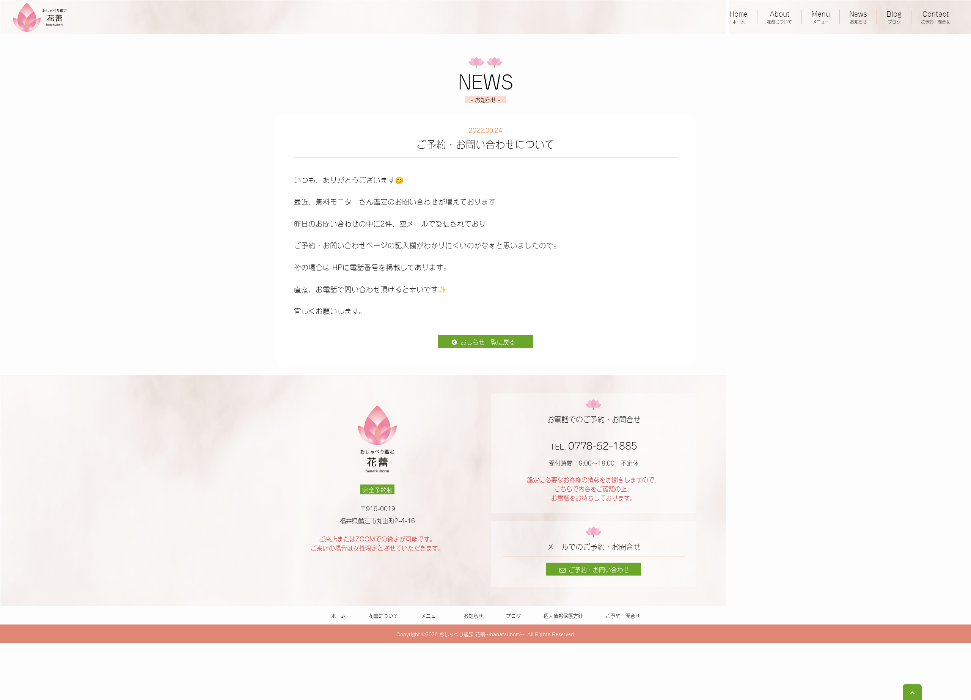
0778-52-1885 (602, 444)
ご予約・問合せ (623, 615)
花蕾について (383, 615)
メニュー (431, 615)
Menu (820, 16)
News (858, 16)
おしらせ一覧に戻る (487, 341)
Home (738, 16)
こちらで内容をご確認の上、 (593, 488)
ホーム (338, 615)
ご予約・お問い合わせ (598, 569)
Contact (935, 16)
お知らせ (473, 615)
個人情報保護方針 (563, 615)
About (779, 16)
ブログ (513, 615)
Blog (894, 16)
